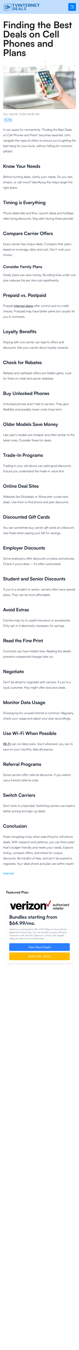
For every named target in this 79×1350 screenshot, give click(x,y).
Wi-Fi (7, 744)
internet (8, 873)
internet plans (23, 306)
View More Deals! (39, 947)
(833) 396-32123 (39, 956)
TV (9, 119)
